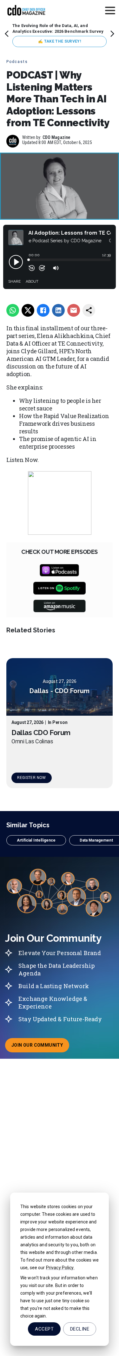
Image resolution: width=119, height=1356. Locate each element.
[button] (36, 840)
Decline (79, 1329)
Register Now (31, 777)
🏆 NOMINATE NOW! (59, 41)
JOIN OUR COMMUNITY (40, 1047)
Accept (44, 1329)
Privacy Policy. (60, 1267)
